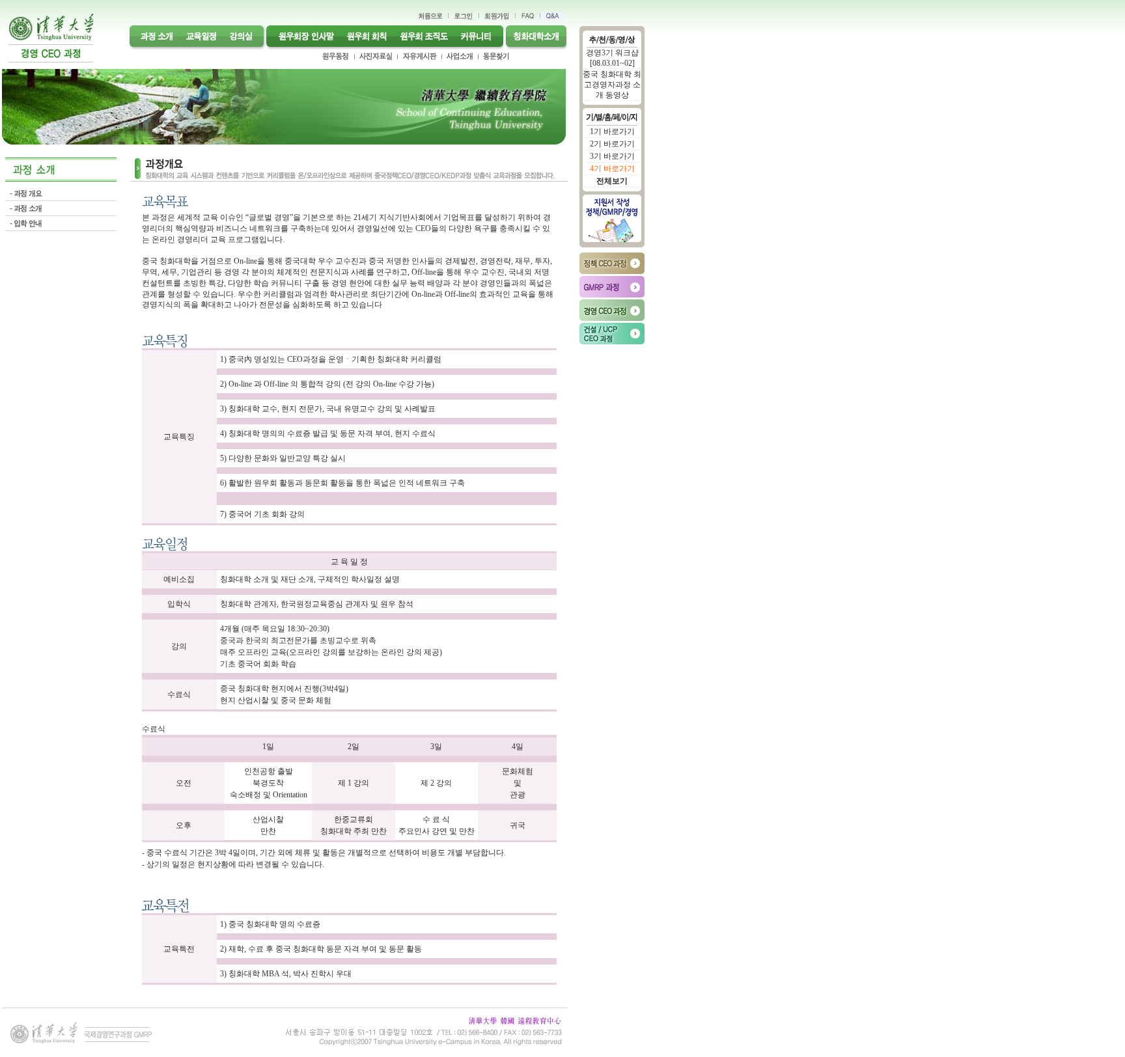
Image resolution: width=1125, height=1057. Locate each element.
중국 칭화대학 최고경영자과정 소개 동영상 (612, 85)
